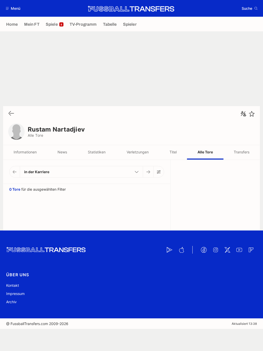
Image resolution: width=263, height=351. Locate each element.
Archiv (11, 302)
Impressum (15, 293)
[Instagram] (215, 250)
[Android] (169, 250)
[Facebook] (204, 250)
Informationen (25, 152)
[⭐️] (252, 114)
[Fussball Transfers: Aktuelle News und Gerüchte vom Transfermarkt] (131, 8)
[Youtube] (239, 250)
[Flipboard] (251, 250)
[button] (13, 8)
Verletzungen (138, 152)
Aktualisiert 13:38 (244, 324)
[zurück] (11, 113)
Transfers (241, 152)
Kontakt (12, 285)
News (62, 152)
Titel (173, 152)
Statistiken (97, 152)
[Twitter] (227, 250)
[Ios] (181, 250)
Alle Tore (205, 152)
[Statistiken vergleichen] (243, 114)
